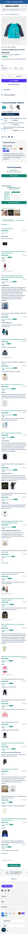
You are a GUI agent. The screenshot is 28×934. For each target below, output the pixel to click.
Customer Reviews (6, 185)
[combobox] (14, 9)
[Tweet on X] (6, 136)
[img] (14, 187)
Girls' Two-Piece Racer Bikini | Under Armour (15, 656)
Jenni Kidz (6, 930)
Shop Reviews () (19, 220)
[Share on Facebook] (9, 136)
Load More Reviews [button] (14, 865)
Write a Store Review (14, 202)
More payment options (14, 84)
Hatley (2, 47)
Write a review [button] (14, 175)
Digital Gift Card (8, 228)
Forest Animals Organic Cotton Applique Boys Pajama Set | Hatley (13, 127)
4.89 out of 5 (18, 187)
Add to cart (18, 76)
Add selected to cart (10, 114)
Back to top (14, 878)
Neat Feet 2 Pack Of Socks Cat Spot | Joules (15, 410)
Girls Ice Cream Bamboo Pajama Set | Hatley (13, 122)
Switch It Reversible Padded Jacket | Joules (15, 339)
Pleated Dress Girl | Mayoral (11, 769)
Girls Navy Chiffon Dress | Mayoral (13, 433)
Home (2, 14)
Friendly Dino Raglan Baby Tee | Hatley (12, 14)
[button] (25, 6)
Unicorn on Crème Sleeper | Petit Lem (14, 384)
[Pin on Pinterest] (11, 136)
